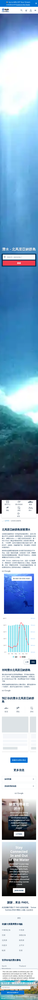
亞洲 (3, 935)
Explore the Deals (23, 5)
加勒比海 (22, 935)
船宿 (6, 711)
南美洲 (21, 940)
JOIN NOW (19, 890)
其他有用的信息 (10, 786)
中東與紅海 (6, 930)
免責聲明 (29, 910)
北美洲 (4, 940)
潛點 (18, 711)
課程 (31, 711)
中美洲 (21, 930)
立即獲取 (19, 834)
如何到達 (8, 779)
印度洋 (4, 945)
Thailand (22, 966)
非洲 (20, 950)
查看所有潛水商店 (19, 760)
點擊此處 (3, 998)
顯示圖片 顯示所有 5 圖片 (21, 578)
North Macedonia (6, 967)
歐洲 (3, 950)
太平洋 (7, 521)
